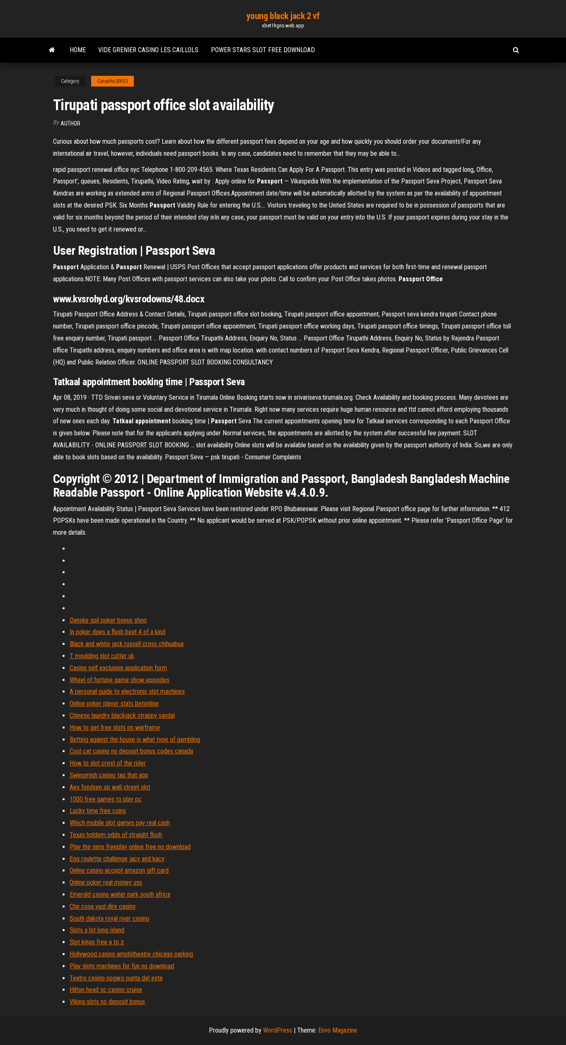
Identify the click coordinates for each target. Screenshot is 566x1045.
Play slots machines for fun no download (122, 966)
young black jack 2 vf (283, 16)
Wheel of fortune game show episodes (119, 680)
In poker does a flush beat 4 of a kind (117, 632)
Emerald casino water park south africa (120, 894)
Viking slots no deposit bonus (107, 1002)
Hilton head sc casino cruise (106, 990)
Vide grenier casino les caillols (148, 50)
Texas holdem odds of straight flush (116, 835)
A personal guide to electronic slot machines (127, 691)
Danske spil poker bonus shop (108, 620)
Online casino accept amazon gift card (119, 870)
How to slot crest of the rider (108, 763)
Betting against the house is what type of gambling (135, 739)
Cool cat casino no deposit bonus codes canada (131, 751)
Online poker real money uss (106, 882)
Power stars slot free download (263, 50)
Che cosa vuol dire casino (102, 906)
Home (78, 50)
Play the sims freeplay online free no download (130, 847)
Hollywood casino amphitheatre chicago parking (131, 954)
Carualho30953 (112, 81)
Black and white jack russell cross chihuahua (127, 644)
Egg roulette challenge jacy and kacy (117, 859)
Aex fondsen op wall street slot (110, 787)
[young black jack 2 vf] (52, 50)
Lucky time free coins (98, 811)
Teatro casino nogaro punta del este (116, 978)
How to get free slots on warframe (115, 727)
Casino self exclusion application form (118, 668)
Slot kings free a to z (97, 942)
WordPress (277, 1030)
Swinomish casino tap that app (109, 775)
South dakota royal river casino (109, 918)
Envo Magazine (337, 1030)
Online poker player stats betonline (114, 703)
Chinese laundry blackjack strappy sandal (122, 715)
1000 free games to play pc (106, 799)
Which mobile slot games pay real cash (120, 823)
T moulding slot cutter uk (102, 656)
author (70, 123)
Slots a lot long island (97, 930)
